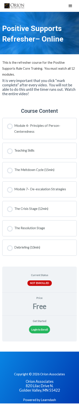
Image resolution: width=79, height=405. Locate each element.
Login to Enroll (39, 329)
